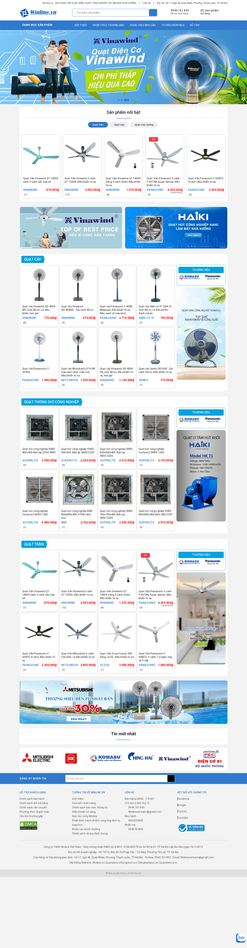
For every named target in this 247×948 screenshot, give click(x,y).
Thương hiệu (201, 269)
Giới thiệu (80, 25)
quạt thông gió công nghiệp (51, 402)
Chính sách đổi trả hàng (34, 803)
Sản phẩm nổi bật (124, 112)
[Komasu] (189, 277)
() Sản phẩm (210, 12)
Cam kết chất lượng (84, 803)
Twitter (182, 811)
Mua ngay (87, 187)
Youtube (183, 817)
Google (182, 805)
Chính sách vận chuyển (33, 807)
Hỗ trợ (195, 25)
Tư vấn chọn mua (172, 25)
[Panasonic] (213, 277)
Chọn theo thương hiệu (108, 25)
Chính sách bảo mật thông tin (90, 807)
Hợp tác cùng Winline (84, 816)
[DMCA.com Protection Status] (29, 825)
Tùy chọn (46, 187)
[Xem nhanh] (58, 185)
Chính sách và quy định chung (90, 833)
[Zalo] (240, 938)
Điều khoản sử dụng (84, 811)
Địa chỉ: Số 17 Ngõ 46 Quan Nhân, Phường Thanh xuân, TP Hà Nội (192, 3)
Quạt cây (32, 259)
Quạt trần (34, 544)
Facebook (183, 798)
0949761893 (135, 829)
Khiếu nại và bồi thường (86, 829)
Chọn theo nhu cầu (143, 25)
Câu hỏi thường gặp (31, 816)
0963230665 (135, 820)
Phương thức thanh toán (34, 811)
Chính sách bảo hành (32, 798)
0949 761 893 (180, 10)
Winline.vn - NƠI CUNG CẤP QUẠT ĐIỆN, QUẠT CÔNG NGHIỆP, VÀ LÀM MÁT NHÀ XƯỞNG (89, 3)
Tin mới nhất (123, 733)
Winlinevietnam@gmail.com (145, 811)
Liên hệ (146, 3)
